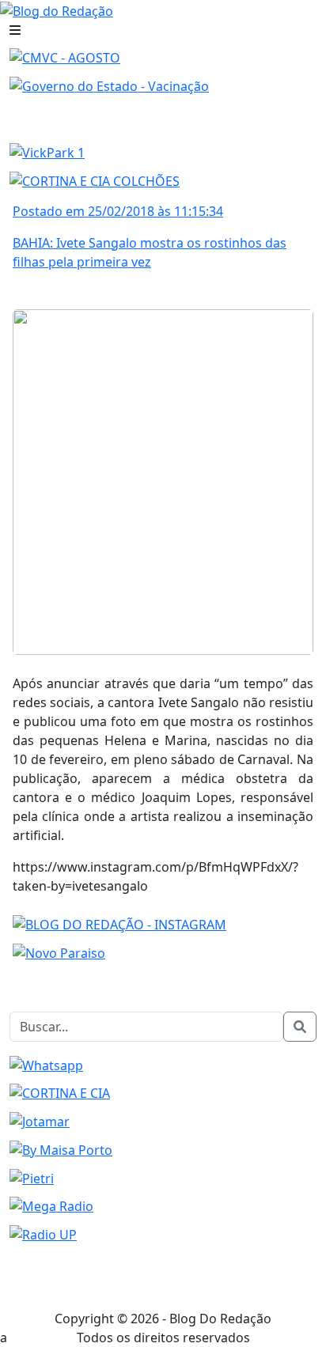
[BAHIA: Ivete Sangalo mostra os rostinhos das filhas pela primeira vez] (163, 480)
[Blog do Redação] (56, 9)
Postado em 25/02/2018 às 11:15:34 (118, 211)
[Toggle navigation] (15, 30)
